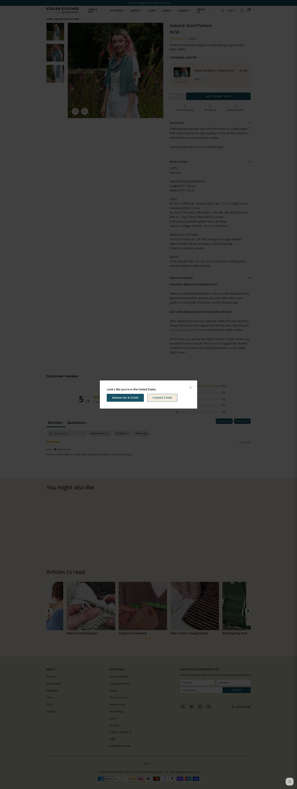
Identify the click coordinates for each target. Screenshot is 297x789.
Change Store (162, 397)
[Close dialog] (190, 387)
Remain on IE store (125, 397)
